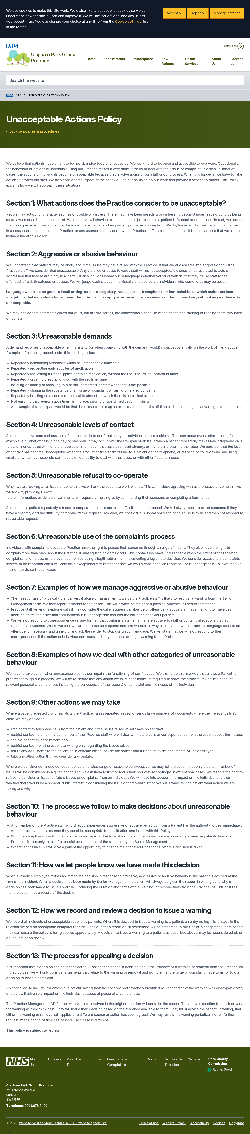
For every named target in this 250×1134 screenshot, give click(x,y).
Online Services (191, 61)
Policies (54, 1059)
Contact (153, 1059)
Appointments (114, 59)
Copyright (236, 1123)
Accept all (174, 13)
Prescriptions (143, 59)
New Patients (167, 61)
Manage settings (226, 13)
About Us (216, 61)
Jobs (98, 1059)
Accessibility (199, 1123)
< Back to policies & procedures (32, 131)
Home (91, 59)
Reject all (198, 13)
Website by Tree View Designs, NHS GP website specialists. (63, 1123)
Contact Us (236, 61)
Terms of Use (149, 1123)
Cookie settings (128, 21)
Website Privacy (174, 1123)
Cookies (219, 1123)
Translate (229, 46)
